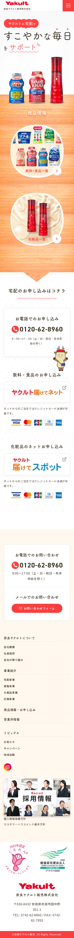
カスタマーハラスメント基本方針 (25, 824)
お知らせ (9, 742)
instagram (7, 767)
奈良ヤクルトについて (19, 638)
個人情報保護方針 (15, 819)
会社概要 (9, 647)
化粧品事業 (11, 692)
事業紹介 (10, 670)
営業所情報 (12, 719)
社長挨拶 (9, 653)
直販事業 (9, 686)
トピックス (11, 732)
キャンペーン (12, 748)
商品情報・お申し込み (20, 709)
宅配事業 (9, 679)
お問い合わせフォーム (39, 608)
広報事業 (9, 699)
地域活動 (9, 755)
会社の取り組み (13, 660)
